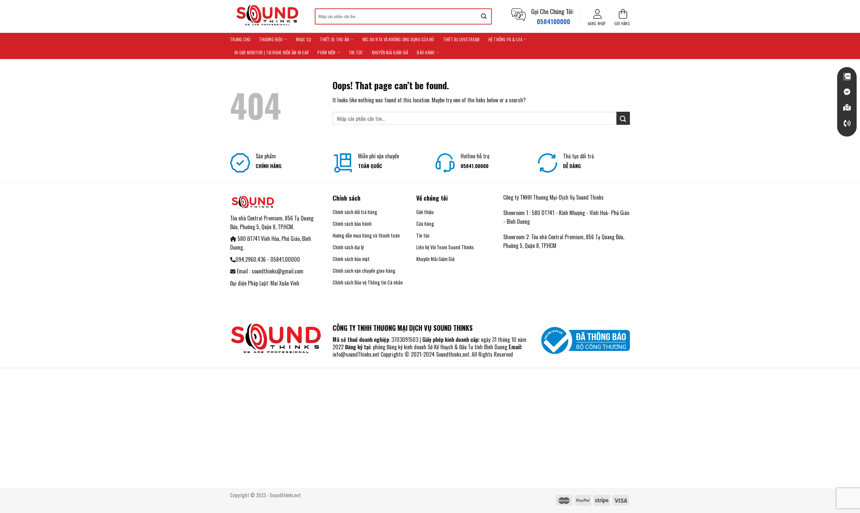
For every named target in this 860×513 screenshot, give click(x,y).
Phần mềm (326, 52)
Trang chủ (240, 39)
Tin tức (356, 52)
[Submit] (483, 16)
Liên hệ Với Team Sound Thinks (445, 247)
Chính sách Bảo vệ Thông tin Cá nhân (368, 282)
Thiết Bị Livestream (461, 39)
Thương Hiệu (271, 39)
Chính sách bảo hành (352, 223)
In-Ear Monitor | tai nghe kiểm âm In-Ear (271, 52)
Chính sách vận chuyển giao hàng (364, 270)
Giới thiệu (425, 211)
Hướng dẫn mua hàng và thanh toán (367, 235)
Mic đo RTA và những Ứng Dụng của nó (398, 39)
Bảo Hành (425, 52)
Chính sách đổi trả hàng (355, 211)
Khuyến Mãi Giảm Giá (390, 52)
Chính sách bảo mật (351, 258)
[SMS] (847, 108)
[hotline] (847, 123)
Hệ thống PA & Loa (505, 39)
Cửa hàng (425, 223)
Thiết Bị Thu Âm (334, 39)
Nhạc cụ (303, 39)
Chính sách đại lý (348, 247)
